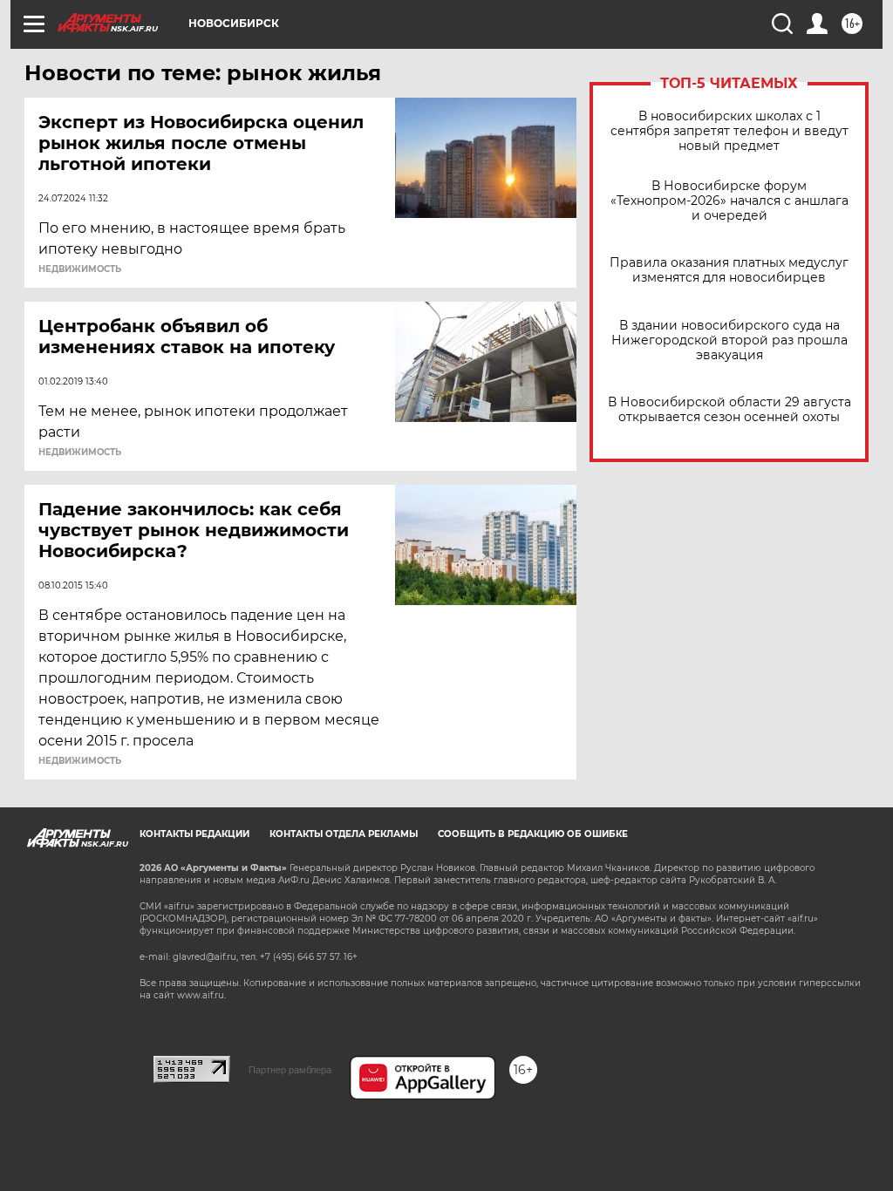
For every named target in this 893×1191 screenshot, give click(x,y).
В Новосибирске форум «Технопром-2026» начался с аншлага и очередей (729, 201)
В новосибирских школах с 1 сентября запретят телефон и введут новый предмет (729, 131)
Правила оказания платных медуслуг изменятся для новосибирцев (729, 270)
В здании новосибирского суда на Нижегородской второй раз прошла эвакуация (729, 340)
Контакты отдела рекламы (343, 834)
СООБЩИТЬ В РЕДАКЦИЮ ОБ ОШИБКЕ (533, 834)
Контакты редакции (194, 834)
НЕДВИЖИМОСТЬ (79, 269)
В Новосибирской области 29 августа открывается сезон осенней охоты (729, 410)
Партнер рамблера (290, 1070)
